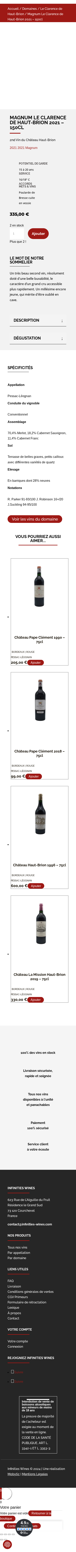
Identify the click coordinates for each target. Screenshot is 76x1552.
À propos (14, 1313)
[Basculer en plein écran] (9, 1534)
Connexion (15, 1346)
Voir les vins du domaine (35, 519)
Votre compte (18, 1341)
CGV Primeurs (18, 1297)
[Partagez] (5, 1534)
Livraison (14, 1286)
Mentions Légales (35, 1474)
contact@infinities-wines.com (30, 1224)
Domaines (29, 9)
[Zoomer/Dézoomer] (13, 1534)
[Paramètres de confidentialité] (7, 1544)
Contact (13, 1318)
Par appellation (19, 1253)
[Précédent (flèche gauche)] (1, 1539)
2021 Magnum (27, 147)
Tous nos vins (17, 1247)
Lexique (13, 1307)
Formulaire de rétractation (27, 1302)
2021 (14, 147)
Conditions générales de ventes (31, 1292)
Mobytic (14, 1474)
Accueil (13, 9)
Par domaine (17, 1258)
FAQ (11, 1281)
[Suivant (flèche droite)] (5, 1539)
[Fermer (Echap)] (1, 1534)
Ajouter (38, 233)
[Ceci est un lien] (30, 90)
